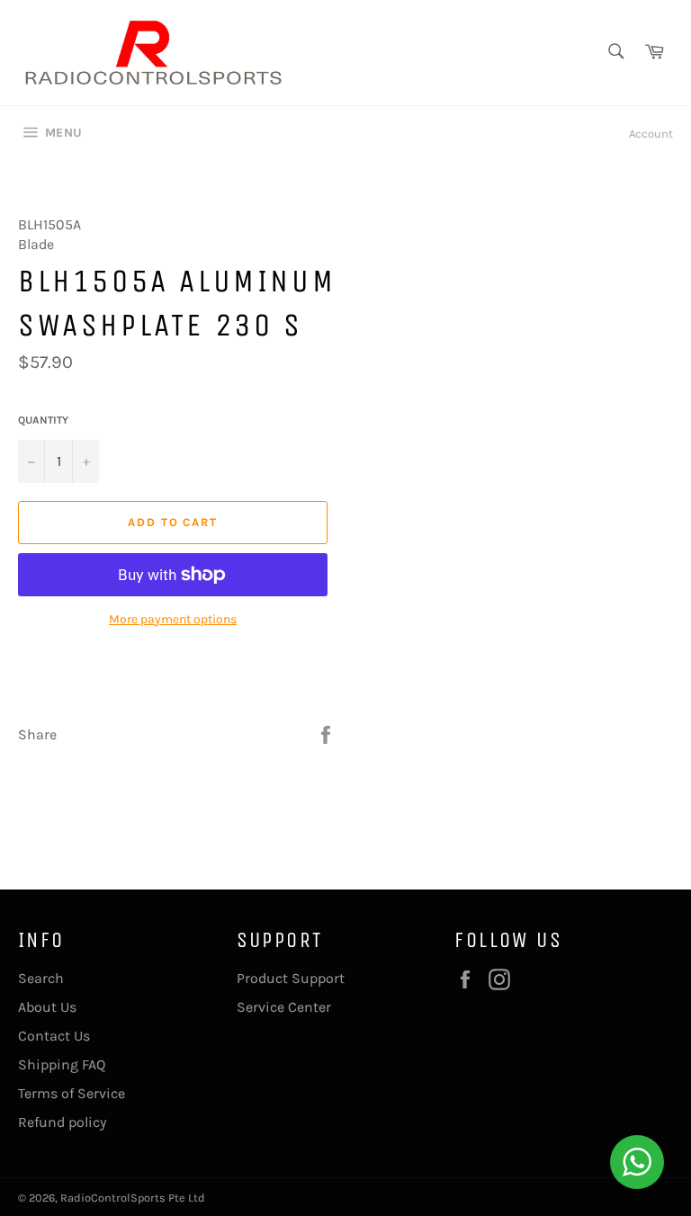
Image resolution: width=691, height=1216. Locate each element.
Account (651, 133)
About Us (47, 1006)
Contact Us (54, 1035)
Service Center (284, 1006)
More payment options (173, 619)
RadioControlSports (113, 1197)
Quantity (43, 420)
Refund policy (62, 1122)
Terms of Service (71, 1093)
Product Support (291, 978)
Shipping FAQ (61, 1064)
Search (41, 978)
